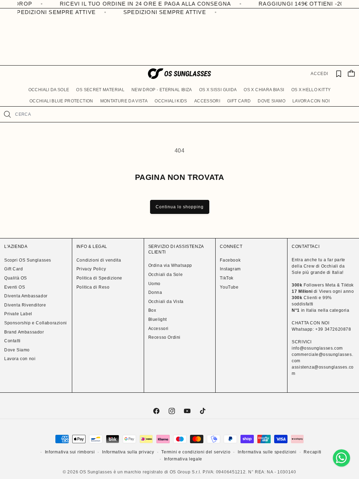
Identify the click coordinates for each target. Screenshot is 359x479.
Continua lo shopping (180, 206)
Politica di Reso (93, 287)
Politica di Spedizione (99, 278)
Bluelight (157, 319)
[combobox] (184, 114)
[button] (49, 90)
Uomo (154, 283)
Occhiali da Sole (165, 274)
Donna (155, 292)
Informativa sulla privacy (128, 452)
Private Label (18, 313)
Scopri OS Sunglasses (27, 260)
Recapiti (312, 452)
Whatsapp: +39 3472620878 (321, 329)
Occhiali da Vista (166, 301)
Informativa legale (183, 459)
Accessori (158, 328)
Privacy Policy (91, 269)
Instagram (230, 269)
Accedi (319, 73)
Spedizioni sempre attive (52, 12)
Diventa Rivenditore (25, 305)
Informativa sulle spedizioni (267, 452)
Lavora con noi (19, 358)
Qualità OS (15, 278)
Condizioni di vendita (98, 260)
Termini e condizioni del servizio (195, 452)
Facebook (230, 260)
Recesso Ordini (164, 337)
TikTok (226, 278)
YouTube (229, 287)
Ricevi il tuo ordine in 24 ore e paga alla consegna (133, 4)
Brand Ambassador (24, 332)
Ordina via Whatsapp (170, 265)
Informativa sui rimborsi (70, 452)
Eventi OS (14, 287)
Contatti (12, 340)
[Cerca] (7, 114)
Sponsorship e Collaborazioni (35, 323)
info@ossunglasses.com (317, 348)
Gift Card (13, 269)
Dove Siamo (17, 350)
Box (152, 310)
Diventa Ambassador (26, 296)
